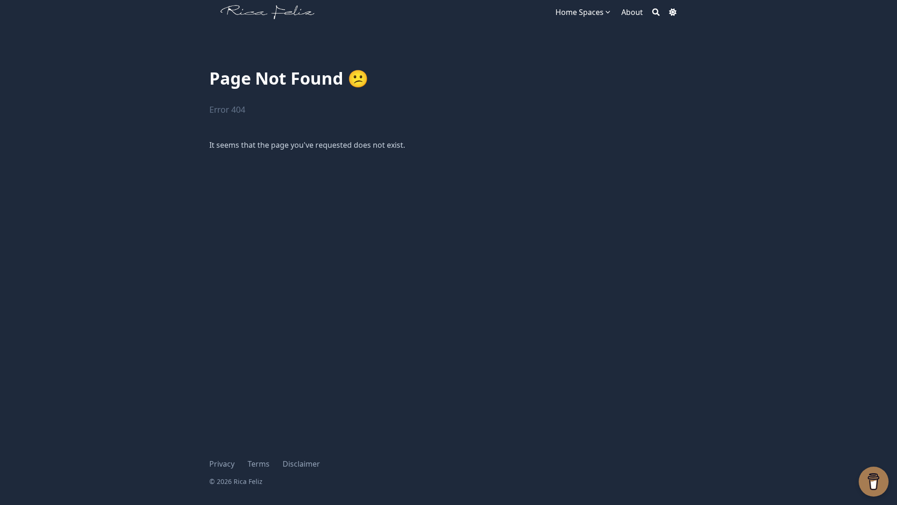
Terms (259, 464)
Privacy (222, 464)
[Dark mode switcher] (672, 12)
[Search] (656, 12)
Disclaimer (301, 464)
